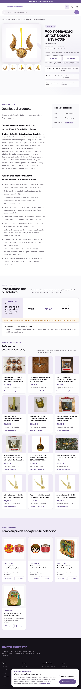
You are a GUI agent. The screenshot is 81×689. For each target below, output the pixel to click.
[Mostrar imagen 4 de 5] (29, 67)
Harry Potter (11, 19)
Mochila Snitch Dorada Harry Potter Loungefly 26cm (13, 614)
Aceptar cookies (68, 682)
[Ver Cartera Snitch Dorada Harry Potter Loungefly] (67, 549)
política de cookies (44, 683)
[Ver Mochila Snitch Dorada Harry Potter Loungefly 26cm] (14, 596)
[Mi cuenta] (72, 7)
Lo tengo (72, 58)
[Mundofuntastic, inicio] (15, 7)
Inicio (3, 19)
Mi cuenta (24, 666)
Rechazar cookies (67, 676)
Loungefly (4, 670)
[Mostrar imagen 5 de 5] (37, 67)
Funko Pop (5, 666)
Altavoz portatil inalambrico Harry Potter (12, 567)
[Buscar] (76, 12)
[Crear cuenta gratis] (67, 7)
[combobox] (39, 12)
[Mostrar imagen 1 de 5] (5, 67)
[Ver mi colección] (77, 7)
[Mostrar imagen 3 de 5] (21, 67)
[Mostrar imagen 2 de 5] (13, 67)
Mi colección (5, 676)
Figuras (4, 673)
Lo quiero (54, 58)
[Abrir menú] (4, 7)
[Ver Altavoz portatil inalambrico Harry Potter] (14, 549)
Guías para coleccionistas (49, 666)
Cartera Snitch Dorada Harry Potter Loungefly (64, 567)
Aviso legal (65, 666)
